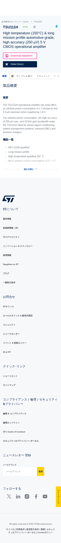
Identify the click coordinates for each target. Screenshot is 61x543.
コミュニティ (9, 324)
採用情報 (7, 255)
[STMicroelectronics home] (9, 198)
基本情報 (7, 219)
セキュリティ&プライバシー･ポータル (21, 441)
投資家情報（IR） (11, 228)
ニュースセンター (11, 334)
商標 (42, 529)
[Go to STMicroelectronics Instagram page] (27, 497)
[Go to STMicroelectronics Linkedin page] (18, 497)
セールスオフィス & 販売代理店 (18, 315)
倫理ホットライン (11, 422)
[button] (56, 27)
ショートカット (10, 376)
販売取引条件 (33, 529)
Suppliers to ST (11, 264)
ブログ (6, 273)
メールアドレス (9, 465)
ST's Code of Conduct (14, 432)
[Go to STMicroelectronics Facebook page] (36, 497)
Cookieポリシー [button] (45, 532)
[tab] (4, 76)
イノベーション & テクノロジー (18, 246)
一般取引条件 (9, 282)
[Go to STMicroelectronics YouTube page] (45, 497)
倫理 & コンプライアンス (14, 413)
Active (25, 27)
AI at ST (7, 352)
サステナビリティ (11, 237)
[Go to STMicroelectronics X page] (9, 497)
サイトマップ (9, 385)
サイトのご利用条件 (15, 529)
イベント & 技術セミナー (14, 343)
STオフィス (8, 306)
